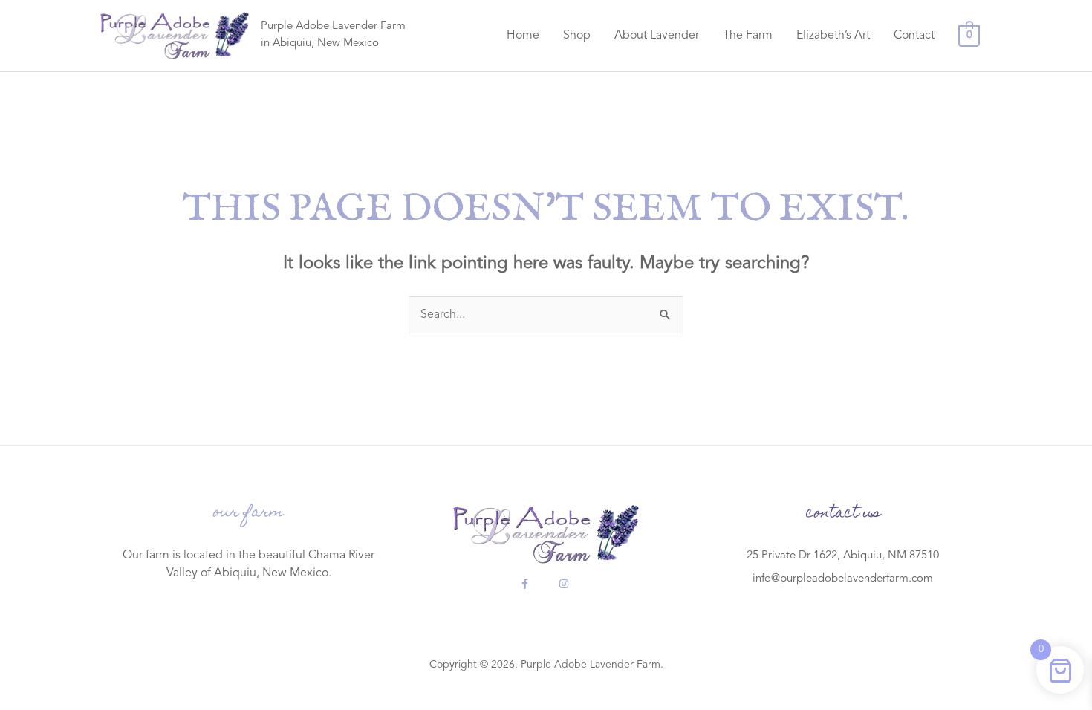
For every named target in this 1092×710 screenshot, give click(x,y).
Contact (914, 36)
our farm (248, 513)
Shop (577, 36)
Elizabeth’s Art (833, 36)
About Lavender (656, 36)
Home (523, 36)
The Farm (748, 36)
